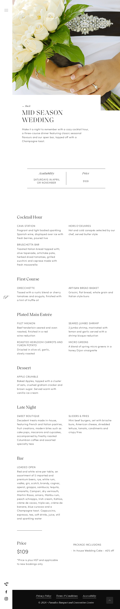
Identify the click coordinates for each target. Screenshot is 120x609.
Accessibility (89, 596)
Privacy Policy (43, 596)
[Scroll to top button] (109, 600)
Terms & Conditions (67, 596)
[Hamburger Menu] (6, 10)
